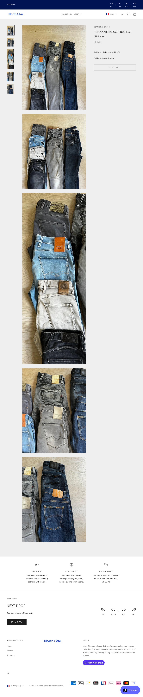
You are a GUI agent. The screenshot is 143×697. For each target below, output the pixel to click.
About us (77, 14)
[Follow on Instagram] (8, 673)
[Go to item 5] (11, 89)
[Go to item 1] (11, 30)
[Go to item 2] (11, 42)
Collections (67, 14)
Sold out (115, 67)
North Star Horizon (102, 27)
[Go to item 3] (11, 59)
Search (10, 651)
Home (9, 646)
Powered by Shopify (56, 686)
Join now (16, 622)
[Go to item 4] (11, 76)
